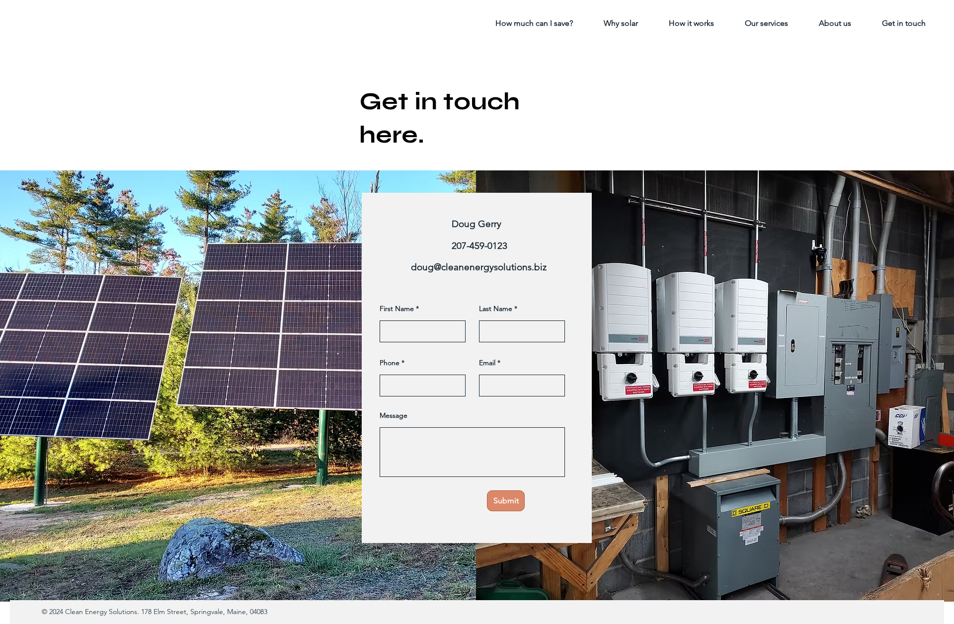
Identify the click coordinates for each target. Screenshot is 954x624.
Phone (389, 362)
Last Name (495, 308)
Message (393, 415)
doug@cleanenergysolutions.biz (479, 267)
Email (487, 362)
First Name (397, 308)
